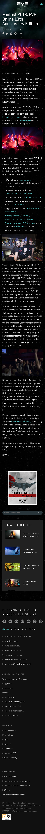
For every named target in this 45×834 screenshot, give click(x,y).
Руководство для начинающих (15, 659)
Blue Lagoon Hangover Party (17, 215)
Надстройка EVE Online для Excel (16, 664)
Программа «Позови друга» (14, 702)
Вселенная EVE (9, 730)
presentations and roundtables (18, 193)
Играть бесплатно (10, 641)
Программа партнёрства (13, 711)
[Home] (22, 6)
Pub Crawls (19, 204)
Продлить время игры (11, 650)
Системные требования (12, 655)
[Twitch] (22, 621)
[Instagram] (35, 621)
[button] (41, 4)
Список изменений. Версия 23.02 (31, 566)
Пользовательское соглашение (16, 781)
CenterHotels (25, 120)
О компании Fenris (10, 776)
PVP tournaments (34, 197)
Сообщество (7, 688)
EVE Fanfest (7, 749)
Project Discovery (9, 758)
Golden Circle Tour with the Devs (19, 219)
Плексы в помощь (10, 715)
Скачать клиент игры (11, 646)
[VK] (41, 621)
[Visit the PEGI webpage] (6, 817)
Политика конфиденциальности (16, 785)
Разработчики (8, 697)
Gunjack (5, 740)
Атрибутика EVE (9, 753)
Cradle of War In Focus (29, 582)
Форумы (5, 693)
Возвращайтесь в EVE (11, 706)
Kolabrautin (19, 226)
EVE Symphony (26, 180)
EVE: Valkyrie (7, 735)
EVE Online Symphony (21, 421)
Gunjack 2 (6, 744)
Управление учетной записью (15, 679)
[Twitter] (10, 621)
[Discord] (28, 621)
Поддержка (7, 684)
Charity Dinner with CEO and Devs (20, 223)
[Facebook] (4, 621)
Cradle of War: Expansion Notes (30, 550)
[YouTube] (16, 621)
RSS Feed (6, 790)
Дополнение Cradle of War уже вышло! (31, 534)
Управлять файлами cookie (13, 794)
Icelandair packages (11, 117)
